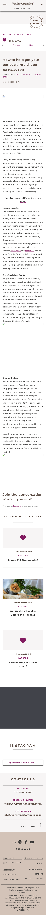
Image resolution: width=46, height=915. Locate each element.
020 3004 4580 (23, 8)
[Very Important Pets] (23, 4)
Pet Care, (21, 75)
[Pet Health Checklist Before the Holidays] (23, 624)
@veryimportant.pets (23, 762)
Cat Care (23, 658)
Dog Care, (31, 75)
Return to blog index (17, 35)
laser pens (16, 251)
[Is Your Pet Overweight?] (23, 573)
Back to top (28, 826)
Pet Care (23, 555)
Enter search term (34, 858)
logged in (17, 506)
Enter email (8, 858)
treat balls (29, 251)
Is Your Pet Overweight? (23, 560)
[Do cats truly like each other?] (23, 675)
